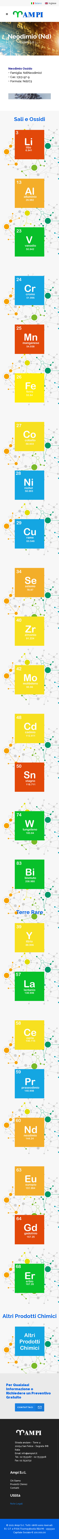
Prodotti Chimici (18, 1484)
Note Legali (16, 1503)
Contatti (14, 1488)
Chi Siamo (15, 1480)
